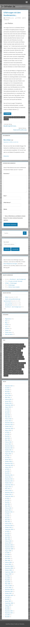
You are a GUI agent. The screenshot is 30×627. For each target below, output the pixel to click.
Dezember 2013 (9, 479)
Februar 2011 (8, 523)
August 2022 (8, 430)
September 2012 (9, 496)
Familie (7, 324)
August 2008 (8, 574)
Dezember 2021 (9, 446)
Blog (6, 322)
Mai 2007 (7, 599)
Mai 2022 (7, 436)
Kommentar (7, 173)
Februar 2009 (8, 562)
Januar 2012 (8, 510)
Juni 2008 (7, 578)
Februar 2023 (8, 418)
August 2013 (8, 486)
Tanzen (7, 330)
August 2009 (8, 550)
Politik (16, 361)
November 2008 (9, 568)
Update (13, 371)
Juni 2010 (7, 533)
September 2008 (9, 572)
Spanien (20, 365)
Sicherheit (14, 365)
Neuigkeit (21, 358)
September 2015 (9, 465)
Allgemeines (7, 113)
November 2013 (9, 481)
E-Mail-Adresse (7, 202)
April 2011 (7, 519)
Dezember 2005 (9, 611)
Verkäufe (20, 371)
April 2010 (7, 537)
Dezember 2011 (9, 512)
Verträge (6, 119)
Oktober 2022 (8, 426)
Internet (19, 354)
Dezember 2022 (9, 422)
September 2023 (9, 405)
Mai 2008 (7, 579)
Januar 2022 (8, 444)
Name (5, 195)
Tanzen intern (8, 332)
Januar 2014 (8, 477)
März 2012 (7, 506)
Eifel (14, 348)
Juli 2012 (7, 498)
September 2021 (9, 451)
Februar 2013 (8, 490)
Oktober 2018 (8, 461)
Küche (21, 356)
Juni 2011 (7, 515)
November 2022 (9, 424)
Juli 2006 (7, 607)
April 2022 (7, 438)
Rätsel (23, 363)
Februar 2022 (8, 442)
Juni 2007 (7, 597)
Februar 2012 (8, 508)
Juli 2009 (7, 552)
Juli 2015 (7, 469)
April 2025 (7, 393)
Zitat (6, 375)
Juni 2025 (7, 389)
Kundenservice (7, 117)
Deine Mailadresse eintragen (10, 263)
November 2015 (9, 463)
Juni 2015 (7, 471)
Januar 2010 (8, 543)
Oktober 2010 (8, 527)
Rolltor (6, 297)
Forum (6, 352)
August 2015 (8, 467)
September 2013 (9, 484)
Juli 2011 (7, 514)
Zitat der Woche (9, 334)
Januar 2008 (8, 587)
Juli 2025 (7, 387)
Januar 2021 (8, 459)
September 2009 (9, 548)
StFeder (19, 18)
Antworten (6, 156)
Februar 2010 (8, 541)
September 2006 (9, 603)
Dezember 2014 (9, 475)
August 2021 (8, 453)
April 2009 (7, 558)
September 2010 (9, 529)
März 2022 (7, 440)
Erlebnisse (7, 350)
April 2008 (7, 581)
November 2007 (9, 591)
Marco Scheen (7, 140)
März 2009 (7, 560)
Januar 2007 (8, 601)
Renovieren (7, 363)
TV (19, 369)
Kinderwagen (14, 283)
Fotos (12, 352)
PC (12, 117)
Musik (6, 358)
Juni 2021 (7, 457)
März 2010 (7, 539)
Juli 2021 (7, 455)
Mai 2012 (7, 502)
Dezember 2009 (9, 545)
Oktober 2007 (8, 593)
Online (6, 361)
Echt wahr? (7, 348)
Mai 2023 (7, 413)
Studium (7, 328)
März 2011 (7, 521)
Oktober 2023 (8, 403)
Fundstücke (18, 352)
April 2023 (7, 415)
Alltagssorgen (14, 344)
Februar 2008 (8, 585)
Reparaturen (17, 117)
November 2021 (9, 448)
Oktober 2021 (8, 449)
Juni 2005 (7, 614)
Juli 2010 (7, 531)
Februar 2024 (8, 399)
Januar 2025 (8, 395)
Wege (21, 373)
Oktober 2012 (8, 494)
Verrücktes (7, 373)
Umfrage (7, 371)
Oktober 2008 (8, 570)
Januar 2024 (8, 401)
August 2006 (8, 605)
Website (5, 209)
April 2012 (7, 504)
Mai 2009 (7, 556)
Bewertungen (7, 346)
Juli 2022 (7, 432)
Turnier (14, 369)
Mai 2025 (7, 391)
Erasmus (20, 348)
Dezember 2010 (9, 525)
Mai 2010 (7, 535)
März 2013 (7, 488)
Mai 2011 (7, 517)
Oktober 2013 (8, 482)
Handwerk (12, 354)
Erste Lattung (8, 303)
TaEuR (6, 367)
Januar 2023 (8, 420)
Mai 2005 (7, 616)
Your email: (6, 242)
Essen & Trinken (16, 350)
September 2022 (9, 428)
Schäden (23, 117)
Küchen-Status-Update (14, 287)
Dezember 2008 (9, 566)
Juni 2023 (7, 411)
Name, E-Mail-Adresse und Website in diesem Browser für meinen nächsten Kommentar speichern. (14, 218)
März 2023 (7, 416)
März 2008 (7, 583)
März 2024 (7, 397)
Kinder (6, 356)
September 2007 (9, 595)
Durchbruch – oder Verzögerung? (18, 279)
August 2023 (8, 407)
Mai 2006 (7, 609)
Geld (6, 354)
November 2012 (9, 492)
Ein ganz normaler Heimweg (15, 281)
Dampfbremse (8, 305)
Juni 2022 (7, 434)
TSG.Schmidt (7, 369)
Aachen (6, 344)
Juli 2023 (7, 409)
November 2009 (9, 547)
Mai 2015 (7, 473)
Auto (6, 320)
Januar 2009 (8, 564)
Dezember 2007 (9, 589)
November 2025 (9, 385)
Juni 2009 (7, 554)
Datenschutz (21, 346)
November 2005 (9, 612)
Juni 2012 (7, 500)
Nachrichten (13, 358)
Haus (6, 326)
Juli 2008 (7, 576)
